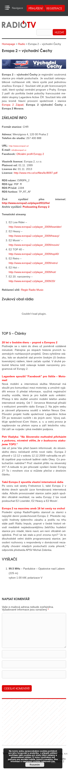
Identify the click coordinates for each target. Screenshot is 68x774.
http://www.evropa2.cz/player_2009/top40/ (34, 253)
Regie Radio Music (32, 289)
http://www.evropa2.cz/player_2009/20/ (32, 281)
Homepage (8, 43)
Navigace (8, 8)
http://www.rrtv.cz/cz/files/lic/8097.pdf (35, 172)
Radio (21, 43)
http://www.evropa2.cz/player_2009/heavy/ (34, 235)
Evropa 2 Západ (12, 104)
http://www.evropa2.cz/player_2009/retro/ (33, 262)
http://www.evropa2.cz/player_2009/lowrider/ (35, 226)
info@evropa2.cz (19, 150)
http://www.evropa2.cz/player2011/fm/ (26, 202)
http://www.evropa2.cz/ (19, 146)
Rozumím (35, 764)
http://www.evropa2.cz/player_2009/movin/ (34, 244)
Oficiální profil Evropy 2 (30, 153)
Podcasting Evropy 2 (36, 206)
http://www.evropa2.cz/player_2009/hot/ (32, 272)
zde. (53, 761)
